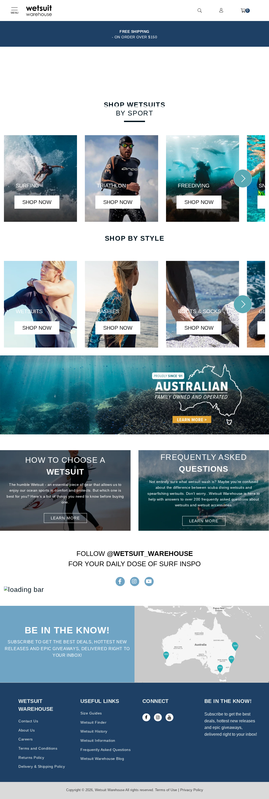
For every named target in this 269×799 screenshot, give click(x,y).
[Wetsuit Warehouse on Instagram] (158, 717)
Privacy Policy (191, 790)
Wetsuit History (93, 731)
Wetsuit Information (97, 740)
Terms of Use (166, 790)
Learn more (65, 518)
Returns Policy (31, 757)
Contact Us (28, 721)
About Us (26, 730)
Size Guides (91, 713)
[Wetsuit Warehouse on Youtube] (169, 717)
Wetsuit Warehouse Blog (102, 758)
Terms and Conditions (37, 748)
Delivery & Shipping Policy (41, 766)
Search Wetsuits (132, 100)
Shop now (36, 202)
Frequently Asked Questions (105, 750)
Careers (25, 739)
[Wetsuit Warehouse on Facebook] (146, 717)
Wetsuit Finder (93, 722)
